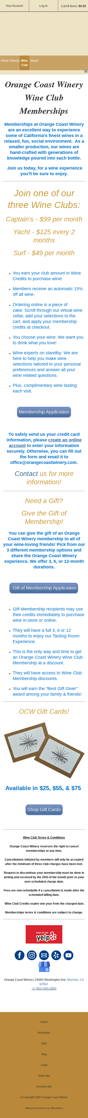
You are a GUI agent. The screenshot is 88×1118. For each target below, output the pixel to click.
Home (5, 60)
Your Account (14, 6)
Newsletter (15, 60)
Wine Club (24, 63)
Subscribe (44, 1075)
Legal (44, 1064)
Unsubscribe (44, 1086)
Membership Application (44, 412)
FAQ (44, 1043)
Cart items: (73, 6)
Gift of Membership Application (43, 587)
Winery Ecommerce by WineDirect (44, 1108)
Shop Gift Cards (44, 809)
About (34, 60)
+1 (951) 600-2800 (44, 988)
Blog (44, 1054)
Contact (26, 473)
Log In (43, 6)
